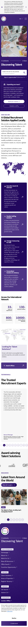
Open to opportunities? (14, 77)
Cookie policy (10, 611)
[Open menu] (26, 19)
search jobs (24, 72)
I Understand (14, 623)
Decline (14, 618)
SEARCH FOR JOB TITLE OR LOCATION (10, 71)
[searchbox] (12, 73)
